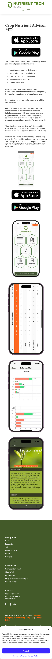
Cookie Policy (10, 582)
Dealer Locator (11, 550)
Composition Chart (13, 569)
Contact (8, 557)
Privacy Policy (33, 656)
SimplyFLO (9, 572)
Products (9, 544)
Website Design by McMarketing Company (23, 616)
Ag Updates (10, 575)
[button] (48, 629)
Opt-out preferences (20, 656)
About (7, 553)
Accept (26, 651)
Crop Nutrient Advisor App (16, 578)
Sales (7, 547)
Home (7, 541)
